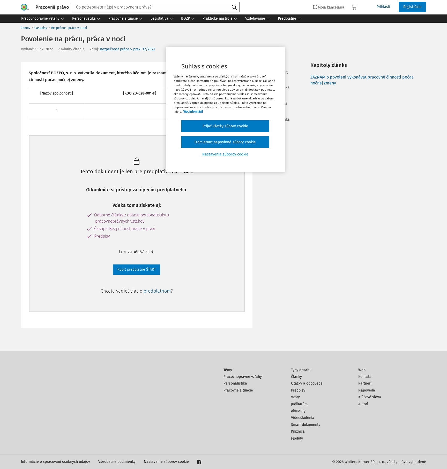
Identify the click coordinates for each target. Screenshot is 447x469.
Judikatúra (299, 404)
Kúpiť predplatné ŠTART (136, 269)
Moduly (297, 438)
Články (296, 376)
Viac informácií (193, 111)
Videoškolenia (302, 418)
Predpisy (298, 390)
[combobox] (156, 7)
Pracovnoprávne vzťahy (243, 376)
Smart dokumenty (305, 425)
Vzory (295, 397)
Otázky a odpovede (307, 383)
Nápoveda (366, 390)
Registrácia (412, 7)
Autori (363, 404)
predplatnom (157, 291)
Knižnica (298, 431)
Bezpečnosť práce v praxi (69, 28)
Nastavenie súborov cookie (166, 461)
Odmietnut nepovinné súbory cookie (225, 142)
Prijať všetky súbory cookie (225, 126)
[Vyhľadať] (234, 7)
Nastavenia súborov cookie (225, 154)
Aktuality (298, 411)
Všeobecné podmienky (117, 461)
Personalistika (235, 383)
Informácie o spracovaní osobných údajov (55, 461)
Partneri (364, 383)
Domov (25, 28)
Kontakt (364, 376)
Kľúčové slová (369, 397)
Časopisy (40, 28)
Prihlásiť (383, 7)
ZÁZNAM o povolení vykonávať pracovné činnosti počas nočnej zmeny (361, 80)
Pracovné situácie (238, 390)
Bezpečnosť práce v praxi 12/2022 (127, 49)
